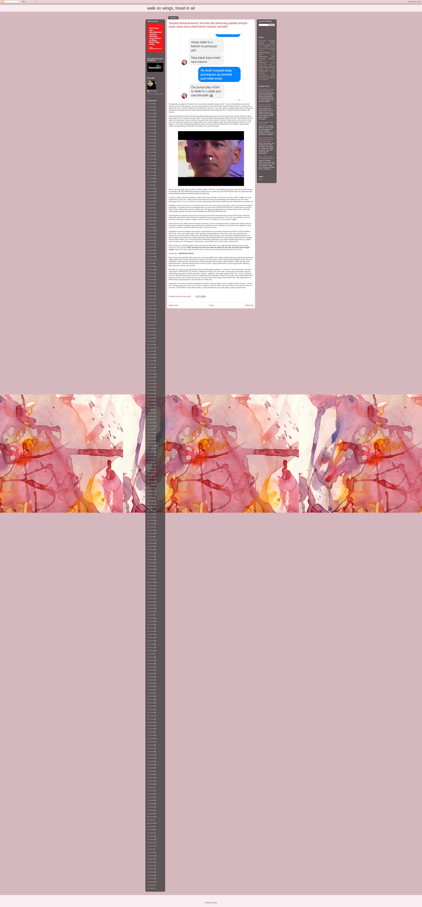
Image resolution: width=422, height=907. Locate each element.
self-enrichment (267, 74)
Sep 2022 (150, 257)
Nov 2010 (150, 719)
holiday (272, 54)
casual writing (267, 43)
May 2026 (150, 113)
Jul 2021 (150, 302)
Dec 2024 (150, 169)
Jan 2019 (150, 400)
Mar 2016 (150, 510)
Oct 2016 (150, 488)
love (273, 56)
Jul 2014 (150, 576)
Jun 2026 (150, 110)
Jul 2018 (150, 419)
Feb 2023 (150, 240)
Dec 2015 (150, 520)
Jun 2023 (150, 227)
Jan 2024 (150, 204)
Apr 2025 (150, 156)
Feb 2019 (150, 397)
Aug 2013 (150, 611)
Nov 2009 (150, 758)
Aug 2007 (150, 846)
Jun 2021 (150, 305)
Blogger (214, 902)
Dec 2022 (150, 247)
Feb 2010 (150, 748)
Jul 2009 (150, 771)
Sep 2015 (150, 530)
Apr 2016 (150, 507)
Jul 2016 (150, 497)
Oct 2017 (150, 449)
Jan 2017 (150, 478)
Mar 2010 (150, 745)
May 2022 (150, 270)
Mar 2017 (150, 471)
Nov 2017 (150, 445)
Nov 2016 (150, 485)
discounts (261, 46)
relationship (263, 71)
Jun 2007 (150, 852)
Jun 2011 (150, 696)
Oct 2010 (150, 722)
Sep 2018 (150, 413)
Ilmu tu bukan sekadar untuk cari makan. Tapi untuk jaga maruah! (266, 139)
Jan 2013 (150, 634)
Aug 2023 (150, 221)
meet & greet (270, 61)
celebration (262, 45)
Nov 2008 (150, 797)
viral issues (270, 77)
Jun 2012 (150, 657)
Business (262, 41)
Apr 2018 (150, 429)
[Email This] (196, 296)
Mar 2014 (150, 589)
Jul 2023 (150, 224)
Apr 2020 (150, 351)
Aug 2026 (150, 104)
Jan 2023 (150, 244)
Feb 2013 (150, 631)
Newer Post (173, 305)
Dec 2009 (150, 755)
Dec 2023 (150, 208)
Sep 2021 (150, 296)
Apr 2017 (150, 468)
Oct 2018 (150, 410)
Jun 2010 (150, 735)
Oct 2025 (150, 136)
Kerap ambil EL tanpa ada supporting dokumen (266, 157)
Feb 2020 (150, 357)
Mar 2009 (150, 784)
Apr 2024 (150, 195)
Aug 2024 (150, 182)
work (266, 79)
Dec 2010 (150, 716)
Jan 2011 (150, 712)
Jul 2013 (150, 615)
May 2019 (150, 387)
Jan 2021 (150, 322)
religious (272, 71)
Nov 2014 (150, 563)
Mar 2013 (150, 628)
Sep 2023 (150, 217)
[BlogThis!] (198, 296)
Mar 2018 (150, 432)
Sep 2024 (150, 178)
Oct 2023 (150, 214)
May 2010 (150, 738)
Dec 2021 (150, 286)
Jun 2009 (150, 774)
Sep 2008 (150, 804)
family (266, 47)
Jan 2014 (150, 595)
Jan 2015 (150, 556)
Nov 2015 (150, 524)
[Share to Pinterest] (205, 296)
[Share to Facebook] (203, 296)
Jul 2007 (150, 849)
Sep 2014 (150, 569)
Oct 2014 (150, 566)
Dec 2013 (150, 598)
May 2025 (150, 152)
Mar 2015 (150, 550)
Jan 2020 (150, 361)
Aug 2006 (150, 885)
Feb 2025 (150, 162)
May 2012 (150, 660)
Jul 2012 (150, 654)
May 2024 (150, 191)
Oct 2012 (150, 644)
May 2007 (150, 856)
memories (262, 63)
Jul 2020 (150, 341)
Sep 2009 (150, 765)
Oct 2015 (150, 527)
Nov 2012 (150, 641)
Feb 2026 (150, 123)
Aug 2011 (150, 690)
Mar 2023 (150, 237)
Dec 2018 (150, 403)
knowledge (263, 56)
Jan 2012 (150, 673)
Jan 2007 (150, 869)
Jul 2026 (150, 107)
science (262, 73)
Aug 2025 (150, 143)
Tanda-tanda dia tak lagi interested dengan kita (266, 90)
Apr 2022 (150, 273)
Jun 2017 (150, 462)
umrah (273, 75)
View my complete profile (155, 94)
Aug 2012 (150, 651)
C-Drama (271, 41)
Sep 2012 (150, 647)
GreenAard (264, 52)
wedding (261, 79)
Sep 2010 (150, 725)
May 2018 (150, 426)
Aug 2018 (150, 416)
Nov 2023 (150, 211)
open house (268, 64)
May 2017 (150, 465)
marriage (262, 59)
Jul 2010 (150, 732)
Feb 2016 (150, 514)
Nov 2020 (150, 328)
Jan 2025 (150, 165)
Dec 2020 (150, 325)
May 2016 (150, 504)
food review (268, 48)
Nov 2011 (150, 680)
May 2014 (150, 582)
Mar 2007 (150, 862)
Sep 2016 (150, 491)
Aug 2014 (150, 572)
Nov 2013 (150, 602)
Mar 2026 (150, 120)
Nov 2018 (150, 406)
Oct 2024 (150, 175)
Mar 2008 (150, 823)
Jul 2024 (150, 185)
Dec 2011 (150, 677)
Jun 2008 (150, 813)
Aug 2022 (150, 260)
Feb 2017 (150, 475)
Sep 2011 (150, 686)
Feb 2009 (150, 787)
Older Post (249, 305)
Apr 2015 (150, 546)
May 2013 (150, 621)
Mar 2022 (150, 276)
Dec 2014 (150, 559)
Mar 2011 (150, 706)
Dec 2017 (150, 442)
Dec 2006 (150, 872)
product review (264, 69)
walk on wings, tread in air (171, 8)
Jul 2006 (150, 888)
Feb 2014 (150, 592)
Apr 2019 (150, 390)
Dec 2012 (150, 637)
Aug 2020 (150, 338)
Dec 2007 (150, 833)
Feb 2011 (150, 709)
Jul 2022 (150, 263)
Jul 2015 (150, 537)
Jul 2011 (150, 693)
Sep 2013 (150, 608)
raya (273, 69)
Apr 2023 (150, 234)
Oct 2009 (150, 761)
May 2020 (150, 348)
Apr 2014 (150, 585)
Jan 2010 (150, 751)
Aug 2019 (150, 377)
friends (272, 50)
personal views (267, 67)
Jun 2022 (150, 266)
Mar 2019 (150, 393)
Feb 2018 (150, 436)
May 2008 (150, 817)
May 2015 (150, 543)
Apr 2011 (150, 703)
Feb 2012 (150, 670)
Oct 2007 (150, 839)
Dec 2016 (150, 481)
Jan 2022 (150, 283)
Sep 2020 (150, 335)
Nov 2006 (150, 875)
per (274, 64)
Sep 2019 (150, 374)
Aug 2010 (150, 729)
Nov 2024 (150, 172)
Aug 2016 (150, 494)
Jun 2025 (150, 149)
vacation (262, 77)
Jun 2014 (150, 579)
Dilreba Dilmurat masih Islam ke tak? (266, 123)
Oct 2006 (150, 878)
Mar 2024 (150, 198)
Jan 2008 (150, 830)
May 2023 (150, 230)
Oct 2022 (150, 253)
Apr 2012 (150, 664)
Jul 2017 (150, 458)
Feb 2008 (150, 826)
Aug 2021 (150, 299)
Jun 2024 (150, 188)
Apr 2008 (150, 820)
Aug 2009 (150, 768)
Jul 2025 (150, 146)
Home (211, 305)
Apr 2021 (150, 312)
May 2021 (150, 309)
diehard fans (270, 45)
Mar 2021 (150, 315)
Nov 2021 (150, 289)
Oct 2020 (150, 331)
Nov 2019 (150, 367)
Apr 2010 (150, 742)
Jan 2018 (150, 439)
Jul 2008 (150, 810)
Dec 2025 (150, 130)
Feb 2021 (150, 318)
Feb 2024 (150, 201)
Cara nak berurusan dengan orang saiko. (265, 105)
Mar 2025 (150, 159)
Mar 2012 (150, 667)
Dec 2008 (150, 794)
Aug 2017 (150, 455)
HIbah (260, 55)
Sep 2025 (150, 139)
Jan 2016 (150, 517)
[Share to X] (200, 296)
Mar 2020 (150, 354)
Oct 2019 (150, 371)
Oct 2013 (150, 605)
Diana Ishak (153, 91)
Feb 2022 (150, 279)
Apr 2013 (150, 624)
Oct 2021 (150, 292)
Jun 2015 (150, 540)
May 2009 (150, 777)
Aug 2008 (150, 807)
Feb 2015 (150, 553)
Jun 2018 (150, 423)
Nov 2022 (150, 250)
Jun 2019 (150, 384)
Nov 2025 (150, 133)
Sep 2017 (150, 452)
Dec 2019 (150, 364)
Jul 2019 (150, 380)
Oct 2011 (150, 683)
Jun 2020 (150, 344)
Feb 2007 (150, 865)
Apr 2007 (150, 859)
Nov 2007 (150, 836)
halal (273, 52)
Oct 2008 (150, 800)
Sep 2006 (150, 882)
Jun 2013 (150, 618)
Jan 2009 (150, 790)
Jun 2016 (150, 501)
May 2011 (150, 699)
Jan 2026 (150, 126)
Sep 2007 (150, 843)
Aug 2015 (150, 533)
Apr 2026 (150, 117)
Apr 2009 (150, 781)
